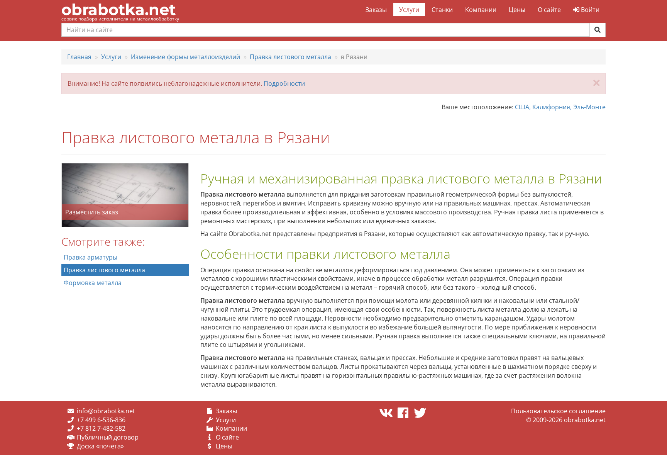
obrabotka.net (118, 9)
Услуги (409, 9)
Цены (517, 9)
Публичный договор (108, 437)
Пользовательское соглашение (558, 411)
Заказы (376, 9)
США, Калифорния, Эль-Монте (560, 107)
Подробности (284, 83)
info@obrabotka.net (106, 411)
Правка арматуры (90, 257)
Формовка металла (93, 282)
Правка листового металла (104, 270)
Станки (442, 9)
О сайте (549, 9)
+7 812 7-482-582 (101, 428)
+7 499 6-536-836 (101, 420)
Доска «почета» (100, 446)
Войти (589, 9)
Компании (480, 9)
